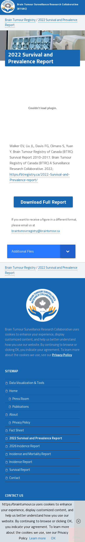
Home (13, 390)
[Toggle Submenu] (67, 251)
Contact (14, 477)
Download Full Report (43, 202)
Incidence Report (20, 461)
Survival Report (19, 469)
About (13, 414)
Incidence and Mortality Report (30, 454)
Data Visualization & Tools (26, 382)
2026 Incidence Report (24, 446)
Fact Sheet (16, 430)
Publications (20, 406)
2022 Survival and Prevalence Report (35, 438)
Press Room (20, 398)
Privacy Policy (21, 422)
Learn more (37, 538)
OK (53, 538)
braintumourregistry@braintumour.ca (36, 230)
